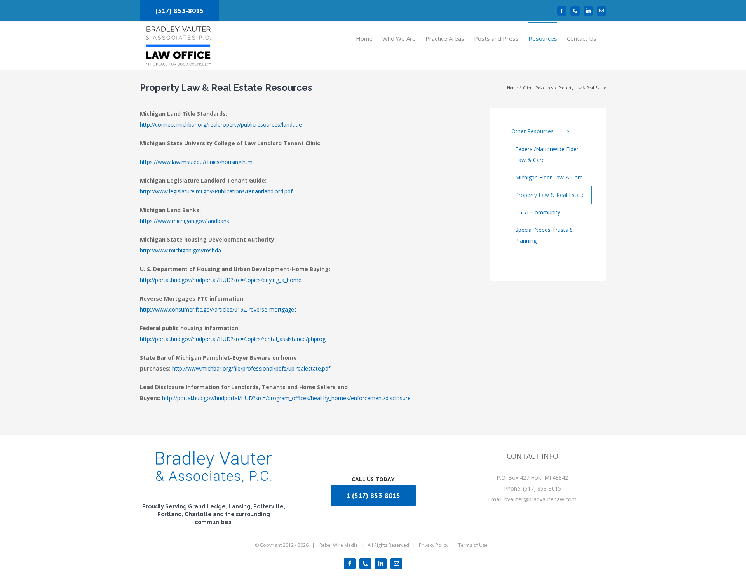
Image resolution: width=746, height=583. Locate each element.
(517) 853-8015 (179, 10)
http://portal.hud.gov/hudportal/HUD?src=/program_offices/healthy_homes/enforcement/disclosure (286, 398)
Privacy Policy (433, 545)
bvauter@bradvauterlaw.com (540, 499)
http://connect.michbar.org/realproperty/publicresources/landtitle (221, 124)
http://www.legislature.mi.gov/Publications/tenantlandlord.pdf (216, 191)
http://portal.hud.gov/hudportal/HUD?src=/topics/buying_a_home (221, 280)
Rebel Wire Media (338, 545)
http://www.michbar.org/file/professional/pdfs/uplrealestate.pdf (251, 368)
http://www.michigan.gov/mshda (180, 250)
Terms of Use (473, 545)
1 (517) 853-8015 (373, 495)
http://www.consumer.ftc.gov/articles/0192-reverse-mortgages (218, 309)
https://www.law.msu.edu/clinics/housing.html (197, 161)
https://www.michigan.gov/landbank (184, 220)
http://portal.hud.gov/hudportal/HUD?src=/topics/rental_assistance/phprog (233, 339)
